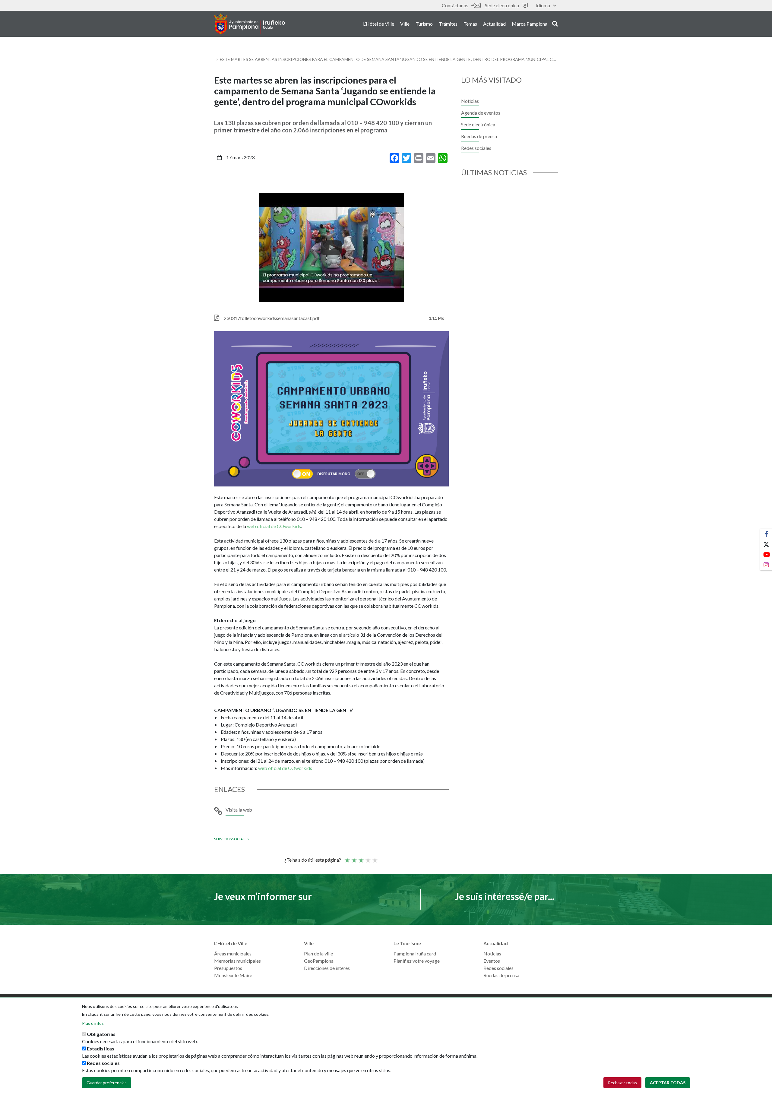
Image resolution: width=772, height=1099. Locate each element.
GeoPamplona (319, 961)
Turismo (424, 24)
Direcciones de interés (327, 968)
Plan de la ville (318, 953)
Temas (470, 24)
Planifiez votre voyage (417, 961)
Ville (405, 24)
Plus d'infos (93, 1023)
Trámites (448, 24)
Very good (374, 857)
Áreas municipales (233, 953)
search (554, 23)
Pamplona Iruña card (415, 953)
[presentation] (218, 247)
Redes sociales (476, 148)
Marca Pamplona (529, 24)
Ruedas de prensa (479, 136)
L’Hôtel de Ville (378, 24)
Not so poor (353, 857)
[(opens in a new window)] (331, 247)
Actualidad (494, 24)
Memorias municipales (237, 961)
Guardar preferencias (107, 1082)
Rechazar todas (622, 1082)
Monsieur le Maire (233, 975)
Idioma (543, 5)
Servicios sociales (231, 839)
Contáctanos (455, 5)
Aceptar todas (667, 1082)
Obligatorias (101, 1034)
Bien (367, 857)
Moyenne (360, 857)
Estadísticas (100, 1048)
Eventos (491, 961)
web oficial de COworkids (274, 526)
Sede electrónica (502, 5)
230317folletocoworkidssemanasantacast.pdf (272, 318)
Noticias (470, 101)
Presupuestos (228, 968)
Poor (347, 857)
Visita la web (239, 809)
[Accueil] (249, 23)
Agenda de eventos (480, 113)
